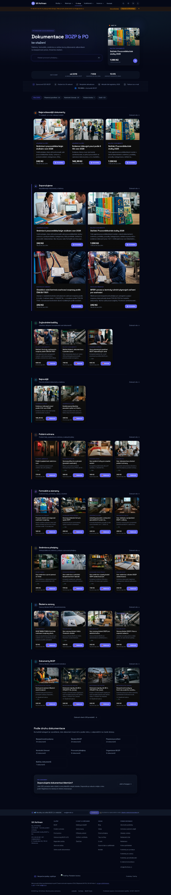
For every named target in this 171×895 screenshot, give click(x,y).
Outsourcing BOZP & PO (61, 837)
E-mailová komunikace (127, 862)
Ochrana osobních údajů (128, 829)
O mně (100, 841)
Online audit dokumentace (62, 849)
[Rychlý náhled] (55, 332)
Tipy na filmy (102, 837)
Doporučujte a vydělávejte (106, 845)
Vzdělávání (88, 3)
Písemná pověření (52, 97)
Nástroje (68, 3)
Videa (100, 829)
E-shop (78, 3)
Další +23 (102, 97)
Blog (99, 825)
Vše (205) (36, 97)
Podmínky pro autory (126, 853)
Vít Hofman (37, 822)
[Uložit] (52, 332)
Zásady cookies (125, 833)
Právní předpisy (103, 833)
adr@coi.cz (43, 885)
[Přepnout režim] (128, 3)
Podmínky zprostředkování (128, 858)
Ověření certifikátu (81, 837)
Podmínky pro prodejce (127, 849)
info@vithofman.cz (126, 867)
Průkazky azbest (81, 833)
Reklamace (123, 841)
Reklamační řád (125, 837)
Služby (58, 3)
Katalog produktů (81, 825)
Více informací (114, 8)
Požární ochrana (59, 829)
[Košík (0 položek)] (133, 3)
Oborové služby (58, 845)
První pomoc (57, 833)
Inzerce (99, 3)
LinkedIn (74, 891)
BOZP (55, 825)
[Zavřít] (138, 812)
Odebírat (94, 812)
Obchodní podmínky (126, 825)
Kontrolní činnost (71, 97)
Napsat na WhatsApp (128, 8)
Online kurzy (80, 829)
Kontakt (109, 3)
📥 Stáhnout (51, 418)
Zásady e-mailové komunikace (129, 812)
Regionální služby (59, 841)
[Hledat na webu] (123, 3)
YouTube (80, 891)
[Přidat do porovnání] (55, 336)
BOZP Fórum (88, 891)
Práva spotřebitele (126, 845)
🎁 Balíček (51, 363)
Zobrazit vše (133, 115)
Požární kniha (88, 97)
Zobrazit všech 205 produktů (84, 717)
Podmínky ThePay (131, 876)
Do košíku (60, 162)
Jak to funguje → (125, 784)
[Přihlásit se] (138, 3)
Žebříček (79, 841)
